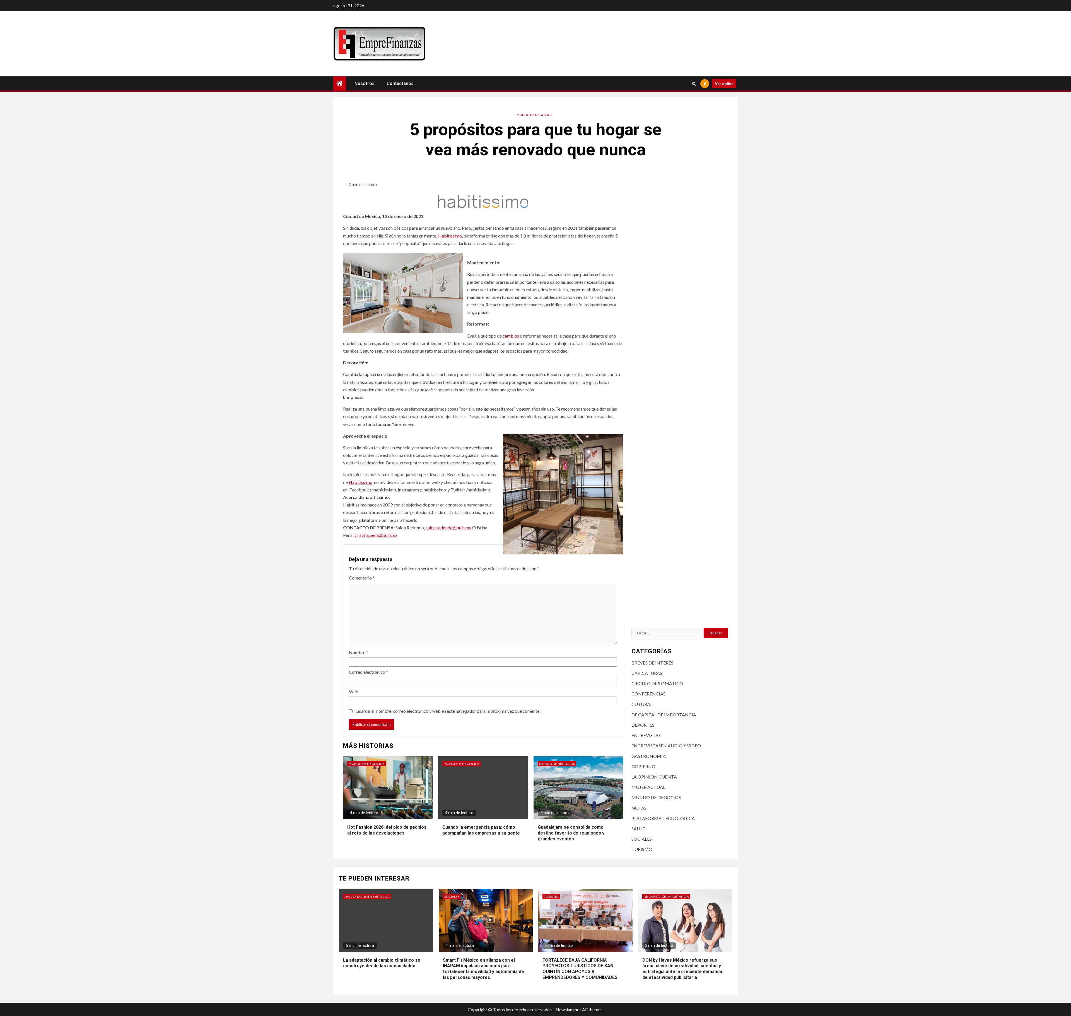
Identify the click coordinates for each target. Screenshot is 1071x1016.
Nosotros (364, 83)
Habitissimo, (450, 235)
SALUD (638, 828)
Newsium (565, 1009)
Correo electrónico (368, 672)
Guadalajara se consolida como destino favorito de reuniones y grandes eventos (571, 833)
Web (353, 691)
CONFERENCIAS (648, 693)
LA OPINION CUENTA (654, 776)
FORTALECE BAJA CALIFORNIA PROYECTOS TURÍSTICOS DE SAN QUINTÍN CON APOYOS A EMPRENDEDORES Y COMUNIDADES (579, 968)
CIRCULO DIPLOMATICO (657, 683)
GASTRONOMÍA (648, 756)
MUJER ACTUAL (648, 787)
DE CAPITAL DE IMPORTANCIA (663, 714)
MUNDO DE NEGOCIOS (534, 115)
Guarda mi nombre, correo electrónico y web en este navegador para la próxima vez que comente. (448, 711)
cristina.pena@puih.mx (375, 535)
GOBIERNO (643, 766)
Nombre (358, 652)
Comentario (362, 577)
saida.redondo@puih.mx (448, 527)
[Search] (694, 83)
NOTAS (639, 808)
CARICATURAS (646, 673)
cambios (511, 335)
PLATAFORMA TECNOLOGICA (663, 818)
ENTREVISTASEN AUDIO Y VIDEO (666, 745)
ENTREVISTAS (646, 735)
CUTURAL (641, 704)
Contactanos (400, 83)
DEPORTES (642, 725)
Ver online (724, 83)
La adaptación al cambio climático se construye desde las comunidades (381, 963)
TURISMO (641, 849)
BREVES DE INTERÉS (652, 662)
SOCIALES (641, 839)
